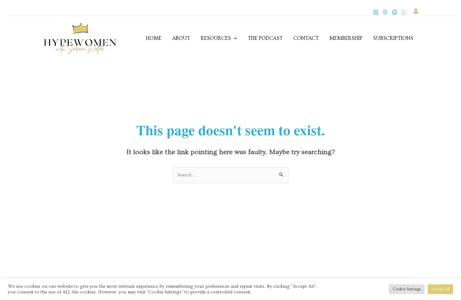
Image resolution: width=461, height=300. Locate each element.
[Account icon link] (416, 11)
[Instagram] (376, 12)
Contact (306, 38)
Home (154, 38)
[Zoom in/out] (12, 241)
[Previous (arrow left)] (12, 250)
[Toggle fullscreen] (39, 241)
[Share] (65, 241)
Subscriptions (393, 38)
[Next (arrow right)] (39, 250)
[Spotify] (394, 12)
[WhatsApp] (404, 12)
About (181, 38)
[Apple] (385, 12)
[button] (234, 38)
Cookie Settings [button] (407, 289)
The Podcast (265, 38)
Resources (216, 38)
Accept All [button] (440, 289)
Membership (346, 38)
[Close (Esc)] (92, 241)
